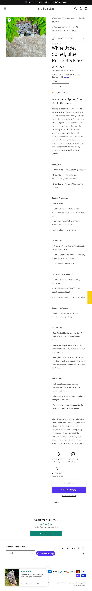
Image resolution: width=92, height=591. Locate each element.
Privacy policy (56, 583)
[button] (5, 8)
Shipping (55, 70)
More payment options (69, 495)
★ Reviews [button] (90, 297)
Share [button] (56, 502)
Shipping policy (81, 583)
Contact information (79, 585)
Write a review (46, 534)
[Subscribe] (32, 553)
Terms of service (69, 583)
